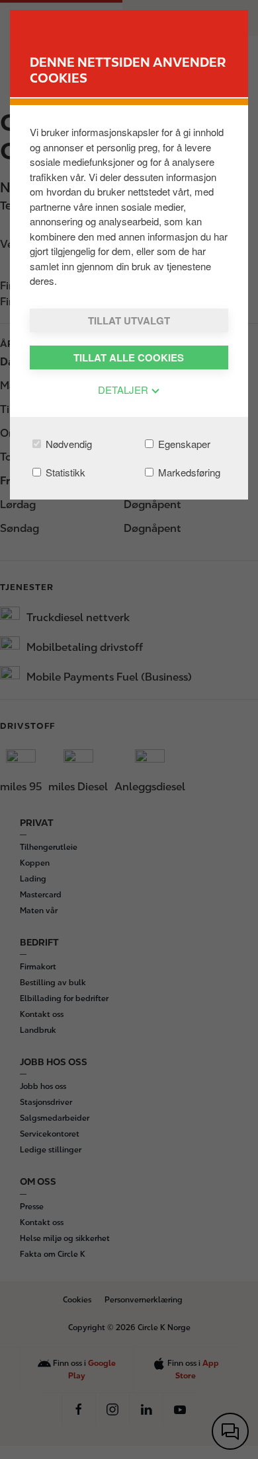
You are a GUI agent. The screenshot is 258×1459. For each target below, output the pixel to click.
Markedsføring (187, 472)
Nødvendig (67, 444)
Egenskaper (182, 444)
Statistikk (64, 472)
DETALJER (124, 389)
